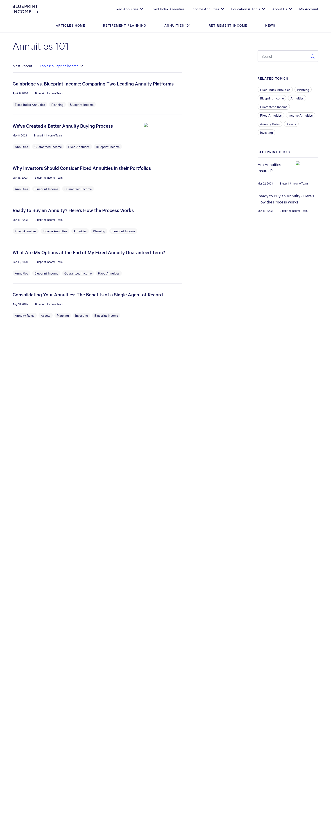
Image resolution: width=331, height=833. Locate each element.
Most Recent (22, 65)
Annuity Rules (24, 315)
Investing (81, 315)
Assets (45, 315)
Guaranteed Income (48, 146)
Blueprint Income (81, 104)
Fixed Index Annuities (30, 104)
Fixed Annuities (79, 146)
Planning (57, 104)
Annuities (21, 146)
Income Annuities (55, 231)
